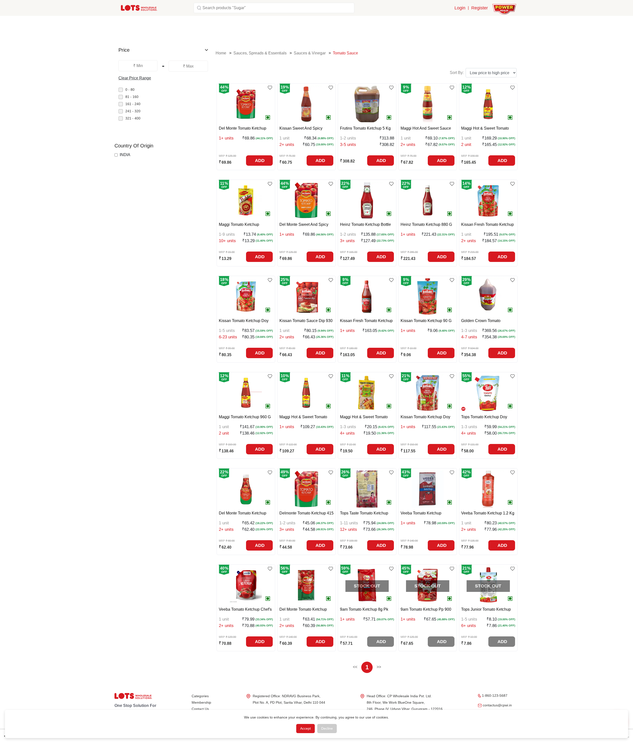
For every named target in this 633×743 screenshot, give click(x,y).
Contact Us (200, 709)
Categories (200, 696)
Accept (305, 728)
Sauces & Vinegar (310, 53)
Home (221, 53)
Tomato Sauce (345, 53)
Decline (327, 728)
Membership (201, 702)
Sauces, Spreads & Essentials (260, 53)
